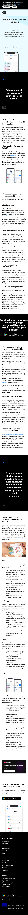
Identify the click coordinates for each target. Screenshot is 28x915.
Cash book (5, 870)
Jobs (3, 853)
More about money (7, 865)
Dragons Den (5, 841)
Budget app (5, 860)
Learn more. (18, 4)
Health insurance (6, 863)
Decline (14, 6)
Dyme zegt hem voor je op (13, 750)
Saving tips (5, 867)
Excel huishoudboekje (12, 216)
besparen (13, 155)
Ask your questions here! (8, 878)
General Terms (6, 848)
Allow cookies (7, 6)
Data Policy (5, 843)
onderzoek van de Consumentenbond (14, 434)
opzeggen (5, 382)
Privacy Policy (6, 846)
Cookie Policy (5, 851)
